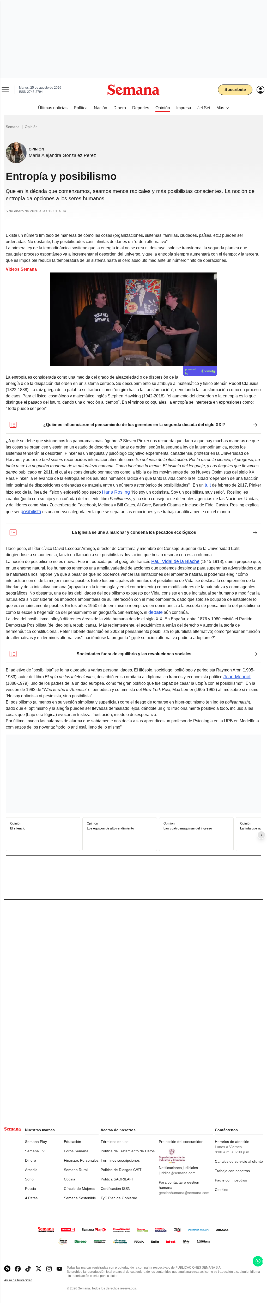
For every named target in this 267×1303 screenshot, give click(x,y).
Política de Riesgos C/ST (121, 1170)
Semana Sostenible (80, 1198)
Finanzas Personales (81, 1160)
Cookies (221, 1189)
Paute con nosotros (231, 1180)
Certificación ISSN (115, 1188)
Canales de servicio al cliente (239, 1161)
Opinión (31, 127)
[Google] (7, 1268)
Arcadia (31, 1170)
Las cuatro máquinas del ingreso (187, 829)
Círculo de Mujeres (79, 1188)
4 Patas (31, 1198)
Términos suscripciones (120, 1160)
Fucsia (30, 1188)
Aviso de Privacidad (23, 1280)
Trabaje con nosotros (232, 1171)
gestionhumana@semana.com (184, 1193)
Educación (72, 1142)
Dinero (30, 1160)
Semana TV (35, 1151)
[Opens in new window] (18, 1268)
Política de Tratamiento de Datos (128, 1151)
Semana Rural (76, 1170)
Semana (13, 127)
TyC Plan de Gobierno (119, 1198)
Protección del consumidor (181, 1142)
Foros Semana (76, 1151)
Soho (29, 1179)
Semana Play (36, 1142)
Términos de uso (115, 1142)
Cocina (69, 1179)
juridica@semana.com (177, 1173)
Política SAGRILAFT (117, 1179)
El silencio (17, 829)
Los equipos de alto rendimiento (110, 829)
